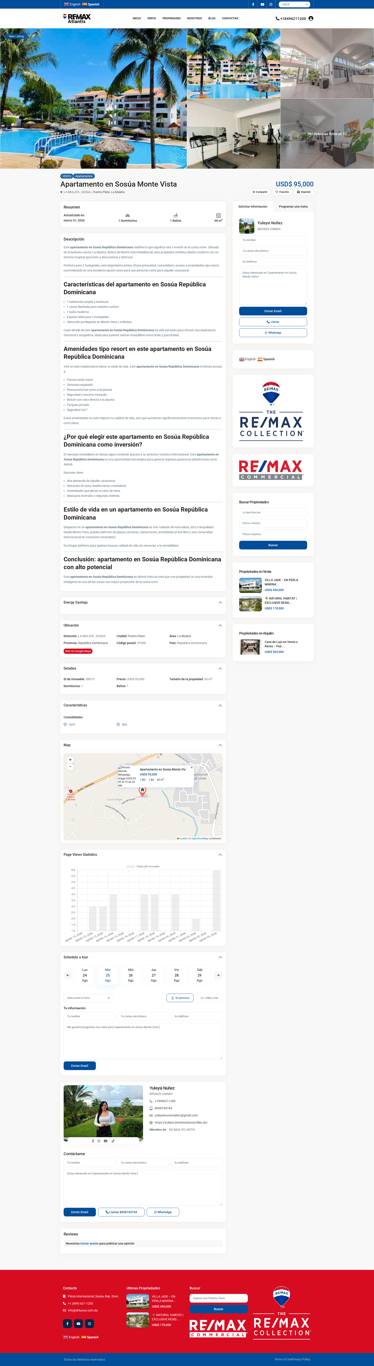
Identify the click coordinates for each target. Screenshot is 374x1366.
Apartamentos (84, 176)
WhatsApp (164, 1212)
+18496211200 (293, 18)
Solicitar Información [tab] (253, 206)
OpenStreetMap (200, 838)
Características (75, 705)
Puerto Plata (101, 192)
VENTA (151, 18)
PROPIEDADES (172, 18)
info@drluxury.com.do (83, 1310)
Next (218, 975)
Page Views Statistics (80, 855)
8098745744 (163, 1108)
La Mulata (118, 192)
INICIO (137, 18)
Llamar (123, 1212)
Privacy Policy (301, 1359)
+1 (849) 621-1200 (80, 1303)
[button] (143, 791)
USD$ (285, 4)
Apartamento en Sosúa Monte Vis (163, 769)
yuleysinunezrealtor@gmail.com (176, 1115)
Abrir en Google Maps (78, 651)
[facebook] (253, 4)
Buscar (273, 545)
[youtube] (262, 4)
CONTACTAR (230, 18)
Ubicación (71, 625)
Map (67, 745)
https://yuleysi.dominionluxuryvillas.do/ (181, 1122)
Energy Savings (76, 602)
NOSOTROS (194, 18)
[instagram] (270, 4)
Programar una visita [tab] (293, 206)
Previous (68, 975)
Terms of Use (283, 1359)
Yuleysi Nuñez (162, 1088)
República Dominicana (93, 643)
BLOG (212, 18)
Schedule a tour (76, 957)
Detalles (70, 668)
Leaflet (183, 838)
